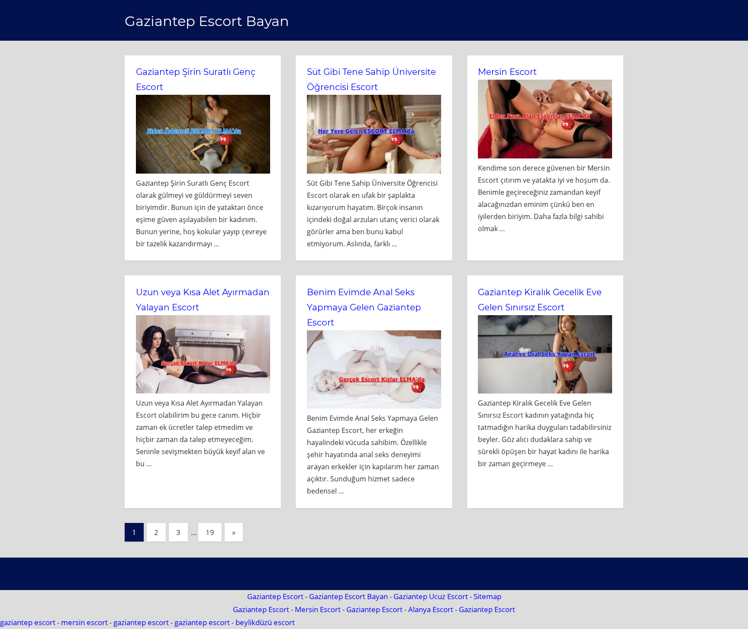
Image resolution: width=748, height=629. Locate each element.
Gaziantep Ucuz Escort (430, 596)
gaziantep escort (27, 622)
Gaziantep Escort (275, 596)
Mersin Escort (507, 72)
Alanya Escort (430, 609)
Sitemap (487, 596)
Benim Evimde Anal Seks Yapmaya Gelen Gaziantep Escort (364, 307)
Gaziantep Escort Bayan (207, 21)
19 (210, 532)
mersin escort (84, 622)
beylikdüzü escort (265, 622)
